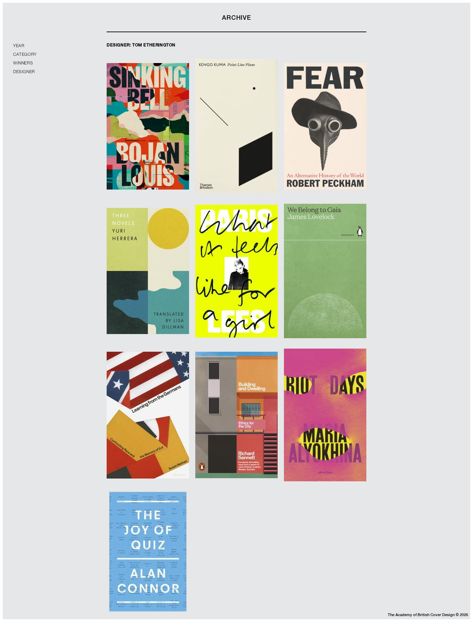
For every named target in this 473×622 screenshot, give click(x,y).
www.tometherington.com (147, 142)
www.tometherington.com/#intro (325, 290)
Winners (23, 63)
